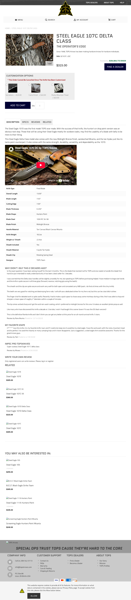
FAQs (42, 563)
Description (12, 122)
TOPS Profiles (105, 565)
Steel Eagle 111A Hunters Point (20, 502)
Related (47, 122)
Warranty (43, 565)
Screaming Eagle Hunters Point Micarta (23, 523)
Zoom (49, 63)
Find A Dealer (115, 66)
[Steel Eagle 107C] (65, 423)
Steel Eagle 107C (13, 428)
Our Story (103, 560)
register (51, 361)
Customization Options (19, 75)
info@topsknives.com (23, 567)
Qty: (33, 105)
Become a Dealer (76, 563)
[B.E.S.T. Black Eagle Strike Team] (65, 481)
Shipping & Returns (47, 571)
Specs (25, 122)
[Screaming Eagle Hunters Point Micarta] (65, 519)
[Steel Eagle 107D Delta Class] (65, 406)
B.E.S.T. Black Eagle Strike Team (20, 485)
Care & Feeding (46, 568)
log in (43, 361)
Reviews (35, 122)
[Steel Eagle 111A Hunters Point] (65, 498)
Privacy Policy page (70, 587)
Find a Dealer (75, 560)
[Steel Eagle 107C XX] (65, 389)
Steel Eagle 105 (13, 464)
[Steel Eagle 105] (65, 460)
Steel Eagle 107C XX (15, 393)
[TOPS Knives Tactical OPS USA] (65, 8)
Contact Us (44, 560)
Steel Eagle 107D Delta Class (18, 410)
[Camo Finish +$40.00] (41, 84)
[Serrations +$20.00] (18, 84)
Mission (103, 563)
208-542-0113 (26, 560)
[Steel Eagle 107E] (65, 372)
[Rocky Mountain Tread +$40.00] (64, 84)
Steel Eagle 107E (13, 376)
